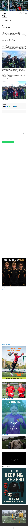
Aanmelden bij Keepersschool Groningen (8, 398)
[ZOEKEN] (20, 13)
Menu (26, 13)
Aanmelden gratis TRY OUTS (6, 344)
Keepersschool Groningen (8, 19)
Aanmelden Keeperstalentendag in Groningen (8, 380)
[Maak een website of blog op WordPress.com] (2, 527)
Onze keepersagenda (5, 434)
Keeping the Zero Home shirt (6, 287)
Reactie (23, 133)
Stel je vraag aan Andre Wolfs (9, 141)
